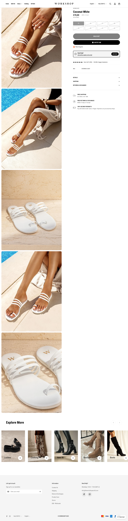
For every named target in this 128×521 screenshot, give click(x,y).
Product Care (55, 497)
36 (90, 23)
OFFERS (33, 3)
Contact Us (55, 487)
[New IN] (46, 458)
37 (102, 23)
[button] (119, 4)
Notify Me (97, 42)
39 (78, 28)
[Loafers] (126, 458)
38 (114, 23)
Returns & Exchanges (57, 494)
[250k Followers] (84, 494)
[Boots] (99, 458)
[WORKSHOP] (64, 4)
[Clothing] (20, 458)
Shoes (19, 3)
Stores (54, 500)
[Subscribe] (40, 491)
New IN (34, 457)
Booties (60, 457)
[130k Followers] (89, 494)
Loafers (113, 458)
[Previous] (113, 422)
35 (78, 23)
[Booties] (73, 458)
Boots (86, 457)
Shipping (54, 490)
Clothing (26, 3)
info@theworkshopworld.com (90, 490)
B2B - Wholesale (56, 503)
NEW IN (13, 3)
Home (7, 3)
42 (114, 28)
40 (90, 28)
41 (102, 28)
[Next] (119, 422)
